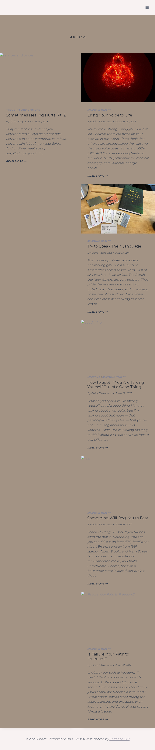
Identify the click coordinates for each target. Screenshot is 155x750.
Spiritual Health (99, 110)
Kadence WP (119, 739)
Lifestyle (93, 377)
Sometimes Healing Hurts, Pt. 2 (36, 115)
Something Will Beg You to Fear (117, 518)
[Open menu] (146, 7)
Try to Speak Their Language (114, 246)
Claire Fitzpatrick (20, 121)
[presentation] (37, 77)
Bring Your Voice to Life (109, 115)
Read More (16, 161)
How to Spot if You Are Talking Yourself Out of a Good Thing (115, 384)
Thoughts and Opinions (23, 110)
